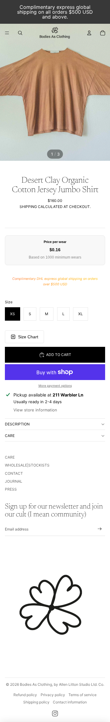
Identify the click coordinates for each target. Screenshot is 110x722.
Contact (14, 473)
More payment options (55, 385)
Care (10, 435)
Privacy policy (53, 694)
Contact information (70, 702)
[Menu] (7, 33)
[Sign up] (99, 529)
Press (11, 489)
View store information (35, 409)
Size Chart (28, 336)
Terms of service (82, 694)
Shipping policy (36, 702)
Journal (13, 481)
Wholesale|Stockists (27, 465)
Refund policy (25, 694)
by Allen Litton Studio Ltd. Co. (79, 684)
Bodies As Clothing (36, 684)
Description (17, 424)
